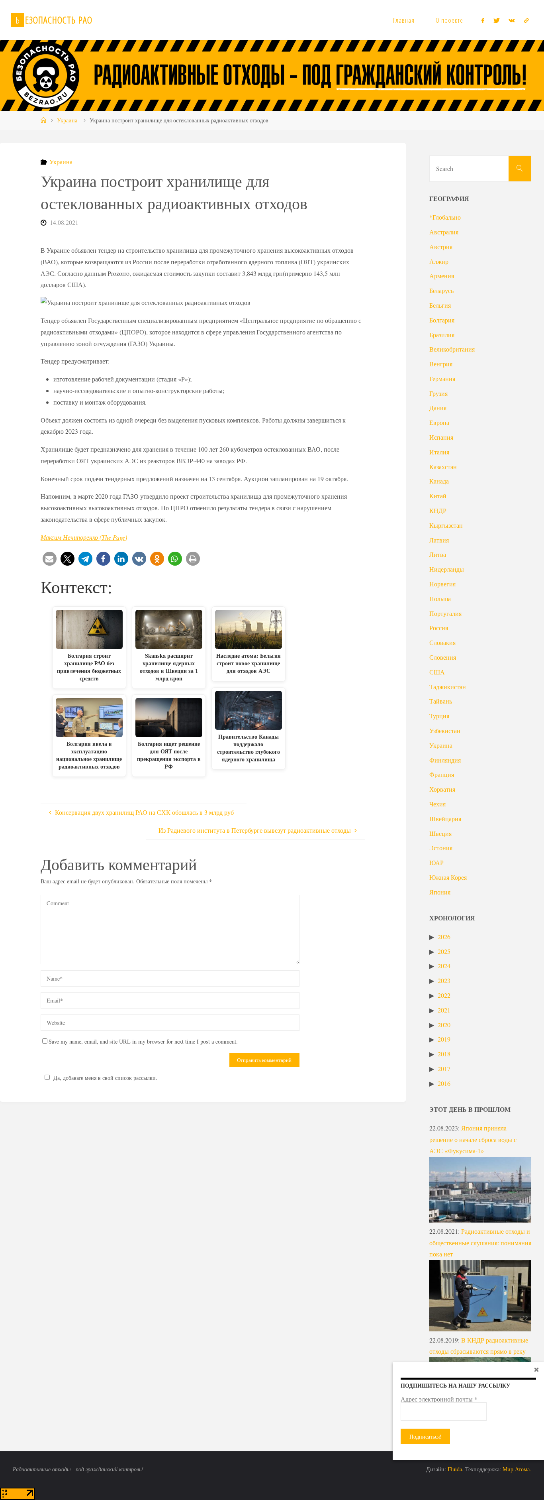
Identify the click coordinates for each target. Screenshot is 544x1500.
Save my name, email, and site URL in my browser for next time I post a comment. (143, 1041)
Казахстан (443, 466)
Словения (442, 657)
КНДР (437, 510)
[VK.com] (511, 20)
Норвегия (442, 584)
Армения (441, 275)
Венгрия (440, 364)
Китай (437, 495)
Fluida (454, 1469)
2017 (444, 1068)
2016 (444, 1083)
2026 (444, 936)
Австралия (443, 232)
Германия (442, 378)
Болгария (441, 320)
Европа (439, 422)
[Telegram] (526, 20)
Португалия (445, 613)
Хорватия (442, 789)
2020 (444, 1024)
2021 (444, 1010)
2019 (444, 1039)
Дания (437, 407)
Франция (441, 774)
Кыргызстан (446, 525)
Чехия (437, 804)
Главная (404, 20)
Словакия (442, 642)
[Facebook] (483, 20)
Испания (441, 437)
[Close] (536, 1369)
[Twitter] (496, 20)
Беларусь (441, 290)
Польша (440, 598)
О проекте (449, 20)
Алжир (438, 261)
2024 (444, 965)
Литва (437, 554)
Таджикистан (447, 686)
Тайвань (440, 701)
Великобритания (452, 349)
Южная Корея (448, 877)
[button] (50, 559)
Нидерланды (446, 569)
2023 (444, 980)
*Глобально (445, 217)
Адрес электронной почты (439, 1399)
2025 (444, 951)
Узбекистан (444, 730)
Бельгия (440, 305)
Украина (67, 120)
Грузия (438, 393)
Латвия (439, 540)
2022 (444, 995)
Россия (438, 627)
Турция (439, 716)
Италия (439, 452)
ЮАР (436, 862)
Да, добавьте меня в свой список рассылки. (105, 1077)
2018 (444, 1054)
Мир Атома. (517, 1469)
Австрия (440, 246)
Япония (439, 892)
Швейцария (445, 818)
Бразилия (441, 334)
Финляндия (445, 760)
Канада (439, 481)
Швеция (440, 833)
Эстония (440, 847)
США (437, 672)
